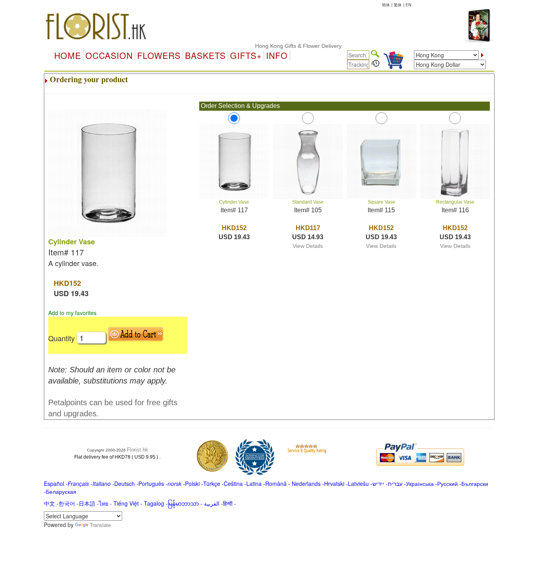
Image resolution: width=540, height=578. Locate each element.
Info (277, 55)
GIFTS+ (246, 55)
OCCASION (109, 55)
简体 (386, 5)
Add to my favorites (72, 313)
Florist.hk (137, 450)
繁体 (398, 5)
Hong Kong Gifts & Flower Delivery (290, 46)
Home (67, 55)
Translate (100, 525)
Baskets (205, 55)
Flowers (159, 55)
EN (408, 5)
